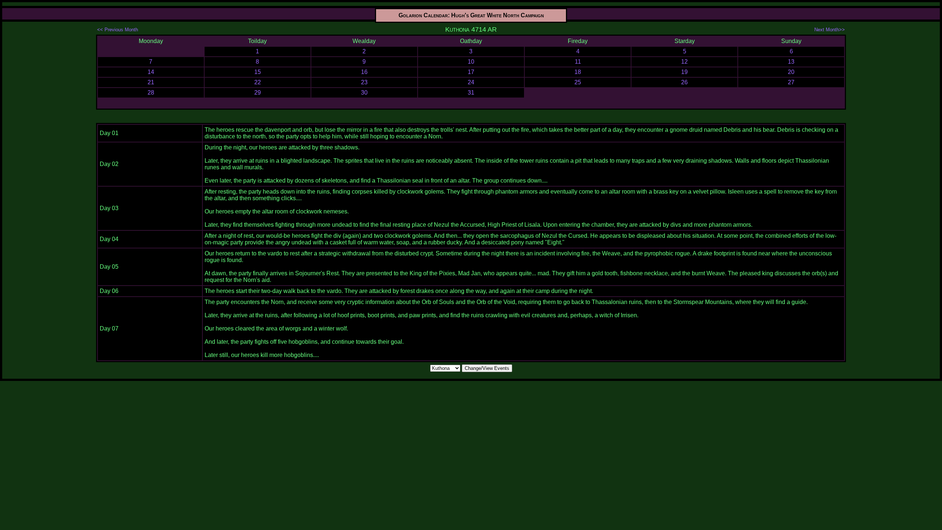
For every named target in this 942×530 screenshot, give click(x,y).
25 (577, 82)
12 (684, 62)
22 (257, 82)
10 (471, 62)
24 (471, 82)
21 (151, 82)
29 (257, 92)
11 (578, 62)
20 (791, 72)
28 (151, 92)
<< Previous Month (117, 29)
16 (364, 72)
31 (471, 92)
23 (364, 82)
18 (577, 72)
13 (791, 62)
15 (257, 72)
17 (471, 72)
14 (151, 72)
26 (684, 82)
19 (684, 72)
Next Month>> (829, 29)
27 (791, 82)
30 (364, 92)
